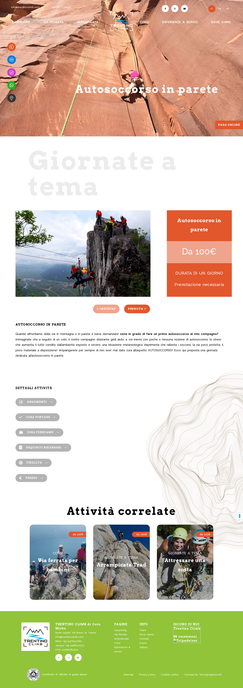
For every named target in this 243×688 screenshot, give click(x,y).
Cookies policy (170, 674)
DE (227, 8)
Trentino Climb (186, 628)
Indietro (107, 308)
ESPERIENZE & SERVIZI (180, 22)
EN (219, 8)
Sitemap (129, 674)
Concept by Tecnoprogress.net (203, 674)
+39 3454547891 (61, 7)
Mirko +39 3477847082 (68, 641)
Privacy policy (147, 674)
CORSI (144, 22)
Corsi (117, 642)
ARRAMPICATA (87, 22)
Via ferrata (120, 634)
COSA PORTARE (38, 417)
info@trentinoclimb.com (25, 7)
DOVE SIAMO (221, 22)
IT (212, 8)
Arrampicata (121, 638)
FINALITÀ (34, 462)
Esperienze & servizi (122, 649)
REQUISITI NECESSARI (44, 447)
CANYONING (21, 22)
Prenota (136, 308)
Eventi (143, 642)
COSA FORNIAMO (40, 432)
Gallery (143, 647)
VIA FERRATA (53, 22)
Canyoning (120, 630)
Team (142, 630)
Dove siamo (146, 634)
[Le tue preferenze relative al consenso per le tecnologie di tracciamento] (239, 516)
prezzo (31, 478)
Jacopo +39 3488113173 (69, 645)
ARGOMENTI (37, 401)
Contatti (144, 638)
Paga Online (229, 124)
